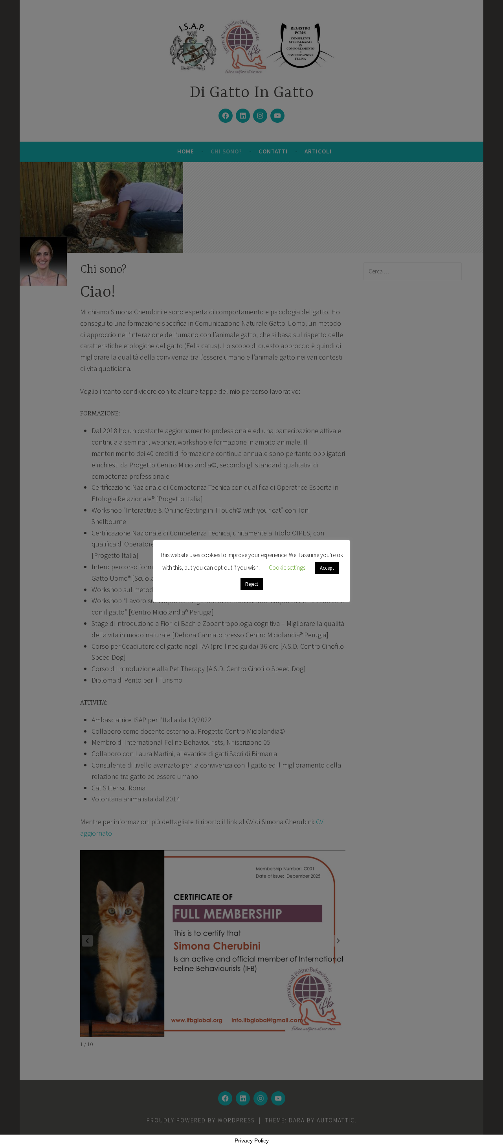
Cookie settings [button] (287, 567)
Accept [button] (327, 568)
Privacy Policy (252, 1140)
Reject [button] (251, 584)
